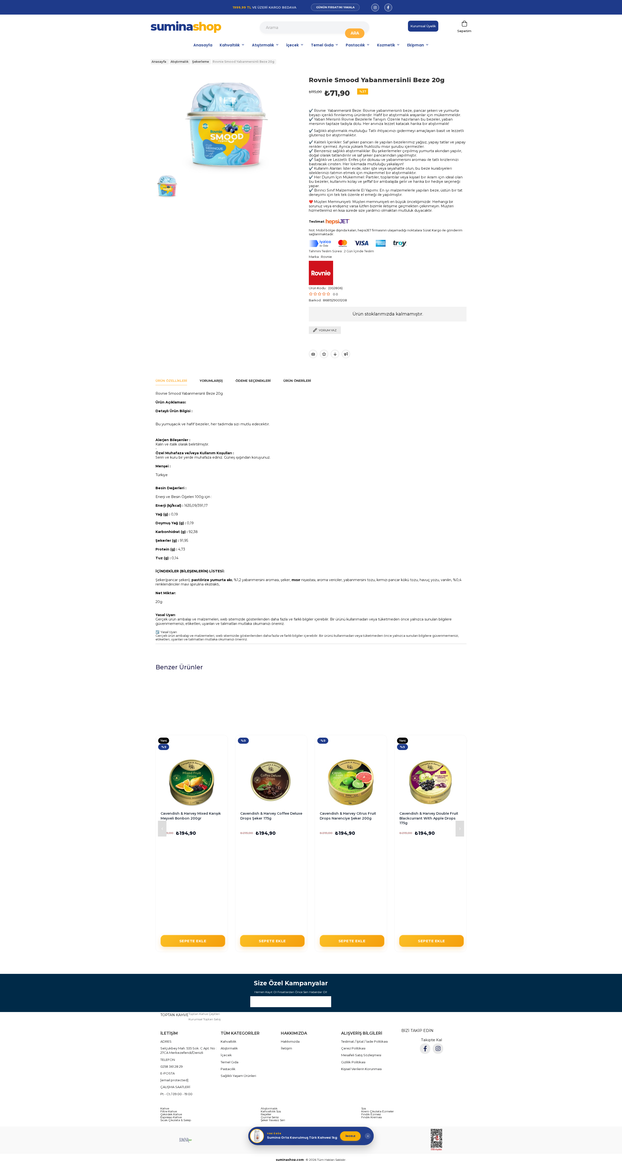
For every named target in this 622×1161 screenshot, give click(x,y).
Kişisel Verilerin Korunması (361, 1069)
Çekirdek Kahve (171, 1114)
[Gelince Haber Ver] (346, 354)
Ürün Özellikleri (171, 381)
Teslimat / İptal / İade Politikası (364, 1041)
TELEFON (167, 1060)
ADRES (166, 1041)
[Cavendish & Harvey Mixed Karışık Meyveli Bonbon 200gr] (192, 782)
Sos (363, 1108)
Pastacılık (355, 45)
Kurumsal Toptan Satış (205, 1019)
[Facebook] (425, 1048)
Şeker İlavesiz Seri (273, 1120)
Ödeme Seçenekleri (253, 381)
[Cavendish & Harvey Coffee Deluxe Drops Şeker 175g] (271, 782)
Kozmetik (386, 45)
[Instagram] (438, 1048)
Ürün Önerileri (297, 381)
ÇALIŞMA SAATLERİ (175, 1087)
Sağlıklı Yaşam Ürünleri (238, 1076)
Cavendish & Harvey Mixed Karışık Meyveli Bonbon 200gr (191, 815)
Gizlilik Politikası (353, 1062)
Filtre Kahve (168, 1111)
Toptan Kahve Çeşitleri (204, 1014)
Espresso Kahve (171, 1117)
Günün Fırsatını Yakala (335, 7)
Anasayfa (202, 45)
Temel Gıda (322, 45)
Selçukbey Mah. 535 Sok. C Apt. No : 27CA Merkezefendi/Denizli (188, 1050)
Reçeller (266, 1114)
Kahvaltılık (230, 45)
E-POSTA (167, 1073)
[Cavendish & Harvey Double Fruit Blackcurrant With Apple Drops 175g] (430, 782)
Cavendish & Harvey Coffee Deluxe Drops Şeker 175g (271, 815)
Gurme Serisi (270, 1117)
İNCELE (350, 1136)
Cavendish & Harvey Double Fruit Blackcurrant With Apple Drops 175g (428, 818)
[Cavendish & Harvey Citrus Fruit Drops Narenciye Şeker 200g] (351, 782)
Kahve (164, 1108)
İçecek (292, 45)
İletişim (286, 1048)
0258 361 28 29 (171, 1066)
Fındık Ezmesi (371, 1114)
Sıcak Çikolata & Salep (175, 1120)
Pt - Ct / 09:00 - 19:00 (176, 1094)
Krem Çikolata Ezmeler (377, 1111)
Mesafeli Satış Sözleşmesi (361, 1055)
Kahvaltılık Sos (271, 1111)
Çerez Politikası (353, 1048)
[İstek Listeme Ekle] (313, 354)
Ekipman (415, 45)
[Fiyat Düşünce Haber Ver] (335, 354)
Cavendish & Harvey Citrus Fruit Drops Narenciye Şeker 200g (348, 815)
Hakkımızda (290, 1041)
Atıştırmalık (263, 45)
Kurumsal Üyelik (423, 26)
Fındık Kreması (371, 1117)
